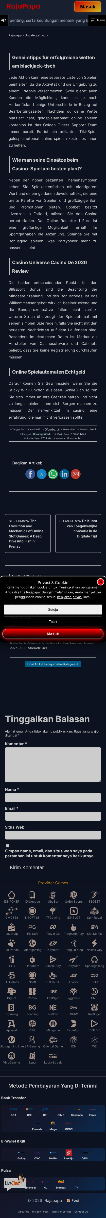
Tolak (53, 622)
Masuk (53, 634)
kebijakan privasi (69, 597)
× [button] (100, 581)
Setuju (53, 609)
